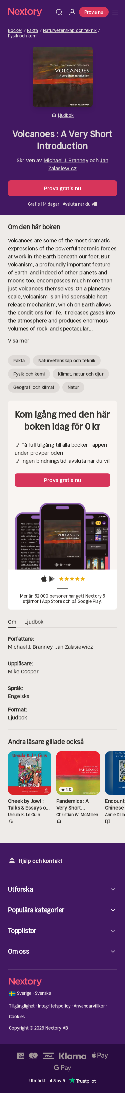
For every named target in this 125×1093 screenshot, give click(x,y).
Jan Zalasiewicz (74, 646)
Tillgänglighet (22, 1006)
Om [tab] (12, 621)
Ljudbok (17, 717)
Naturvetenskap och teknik (70, 30)
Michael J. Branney (66, 160)
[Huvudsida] (115, 12)
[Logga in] (72, 12)
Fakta (32, 30)
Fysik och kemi (22, 36)
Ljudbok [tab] (33, 621)
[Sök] (59, 12)
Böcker (15, 30)
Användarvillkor (89, 1006)
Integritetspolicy (54, 1006)
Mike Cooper (23, 671)
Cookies (17, 1017)
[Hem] (30, 12)
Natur (73, 387)
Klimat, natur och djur (80, 374)
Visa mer (18, 340)
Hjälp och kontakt (41, 861)
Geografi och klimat (33, 387)
